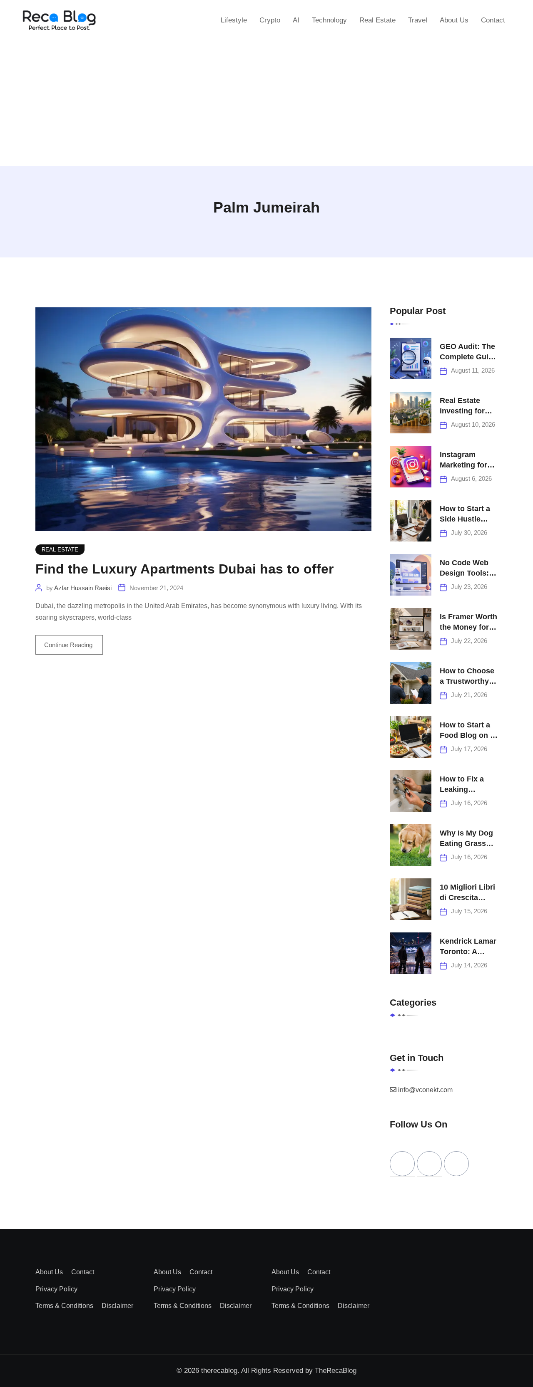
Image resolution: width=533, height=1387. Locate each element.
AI (296, 20)
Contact (493, 20)
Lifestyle (234, 20)
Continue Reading (69, 644)
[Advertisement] (266, 103)
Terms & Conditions (64, 1305)
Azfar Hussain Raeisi (83, 587)
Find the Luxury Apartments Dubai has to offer (184, 568)
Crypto (269, 20)
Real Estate (377, 20)
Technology (329, 20)
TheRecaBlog (335, 1371)
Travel (417, 20)
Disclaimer (117, 1305)
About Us (454, 20)
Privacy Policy (56, 1289)
